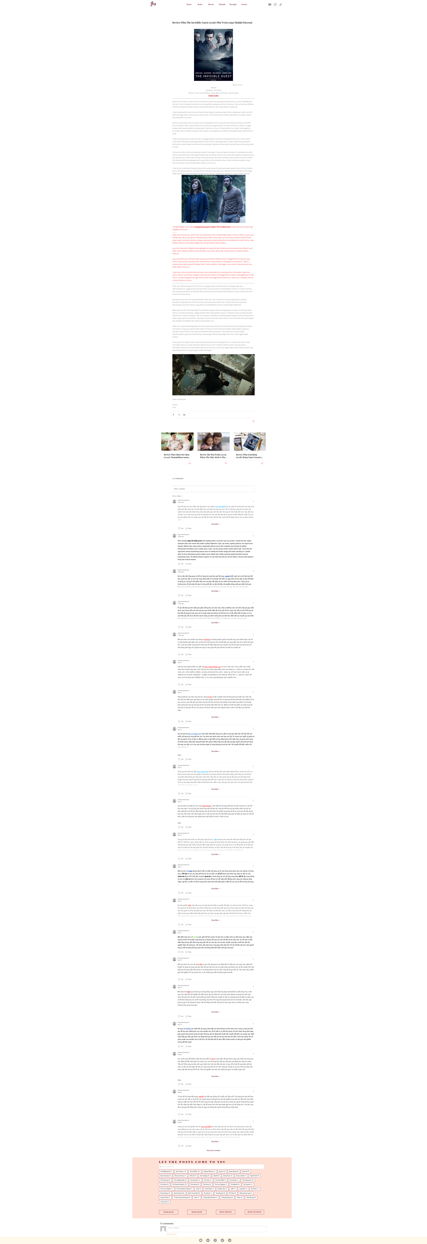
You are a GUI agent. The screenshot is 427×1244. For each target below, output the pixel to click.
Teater (197, 1197)
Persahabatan (221, 1193)
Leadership (244, 1189)
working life (165, 1202)
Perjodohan (208, 1193)
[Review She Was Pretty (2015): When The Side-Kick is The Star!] (213, 441)
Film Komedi (196, 1184)
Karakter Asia (223, 1189)
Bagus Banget (234, 1171)
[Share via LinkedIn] (184, 415)
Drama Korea (228, 1176)
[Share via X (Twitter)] (179, 415)
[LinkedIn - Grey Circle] (229, 1240)
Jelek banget (210, 1189)
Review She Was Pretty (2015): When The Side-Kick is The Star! (213, 456)
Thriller (240, 1197)
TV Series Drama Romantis (183, 1197)
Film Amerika (196, 1180)
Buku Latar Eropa (181, 1176)
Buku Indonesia (166, 1176)
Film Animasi (235, 1180)
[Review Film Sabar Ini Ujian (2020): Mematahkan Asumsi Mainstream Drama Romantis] (177, 441)
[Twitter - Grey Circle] (208, 1240)
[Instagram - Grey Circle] (215, 1240)
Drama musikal (242, 1176)
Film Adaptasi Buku (181, 1180)
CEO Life (194, 1176)
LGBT (234, 1189)
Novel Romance (180, 1193)
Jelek (199, 1189)
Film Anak (208, 1180)
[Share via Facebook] (173, 415)
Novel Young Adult (194, 1193)
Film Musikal (236, 1184)
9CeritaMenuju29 (166, 1171)
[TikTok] (280, 4)
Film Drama (165, 1184)
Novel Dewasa (166, 1193)
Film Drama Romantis (180, 1184)
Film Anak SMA (221, 1180)
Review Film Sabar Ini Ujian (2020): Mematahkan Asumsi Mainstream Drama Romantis (177, 456)
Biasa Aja (246, 1171)
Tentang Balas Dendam (211, 1197)
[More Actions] (253, 501)
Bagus (223, 1171)
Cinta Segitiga (205, 1176)
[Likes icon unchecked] (179, 528)
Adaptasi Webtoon (210, 1171)
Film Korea (207, 1184)
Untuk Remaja (251, 1197)
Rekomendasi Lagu (246, 1193)
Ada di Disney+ (181, 1171)
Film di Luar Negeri (167, 1189)
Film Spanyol (248, 1184)
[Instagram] (275, 4)
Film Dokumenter (248, 1180)
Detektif (217, 1176)
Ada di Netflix (195, 1171)
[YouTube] (270, 4)
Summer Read (166, 1197)
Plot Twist (233, 1193)
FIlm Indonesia (166, 1180)
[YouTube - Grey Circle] (200, 1240)
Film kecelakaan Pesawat (185, 1189)
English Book (255, 1176)
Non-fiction (255, 1189)
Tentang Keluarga (227, 1197)
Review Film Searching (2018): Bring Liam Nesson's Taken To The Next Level (248, 456)
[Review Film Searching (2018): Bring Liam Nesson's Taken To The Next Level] (249, 441)
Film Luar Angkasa (221, 1184)
